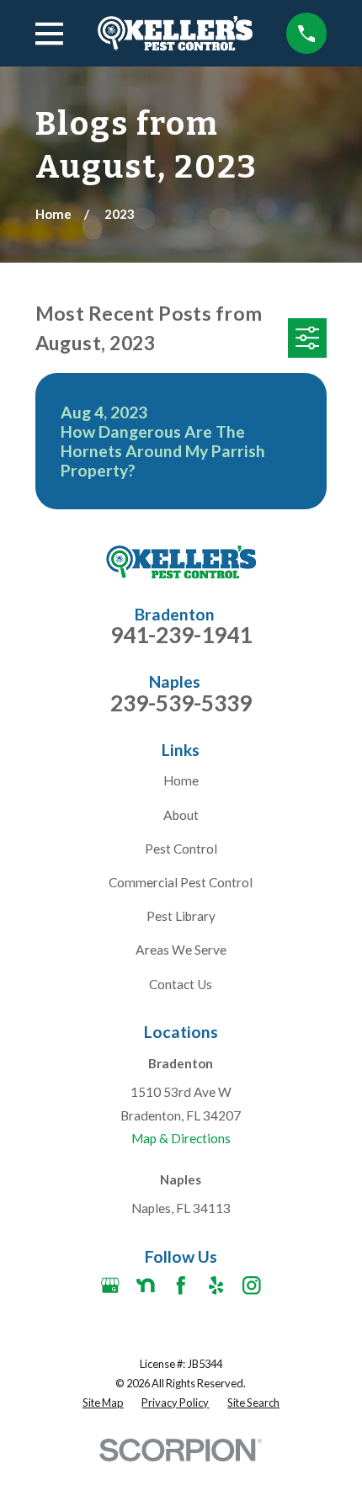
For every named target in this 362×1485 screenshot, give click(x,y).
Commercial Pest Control (181, 882)
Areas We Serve (181, 949)
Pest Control (181, 848)
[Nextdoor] (145, 1285)
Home (181, 780)
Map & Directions (181, 1138)
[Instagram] (251, 1285)
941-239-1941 (181, 635)
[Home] (175, 33)
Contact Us (180, 984)
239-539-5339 (181, 703)
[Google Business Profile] (110, 1285)
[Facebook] (181, 1285)
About (181, 814)
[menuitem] (103, 1403)
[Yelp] (216, 1285)
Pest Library (181, 915)
